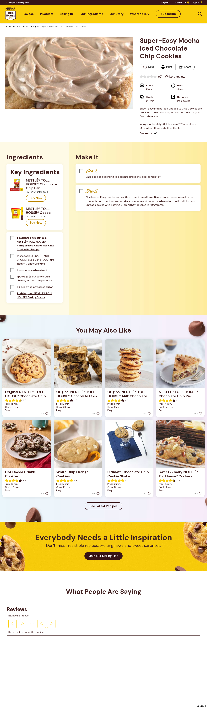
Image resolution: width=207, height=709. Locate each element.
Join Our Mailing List (103, 556)
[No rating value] (149, 77)
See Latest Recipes (103, 506)
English (165, 3)
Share (187, 67)
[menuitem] (28, 13)
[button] (148, 133)
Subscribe (168, 14)
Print (169, 67)
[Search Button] (200, 14)
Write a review (175, 77)
